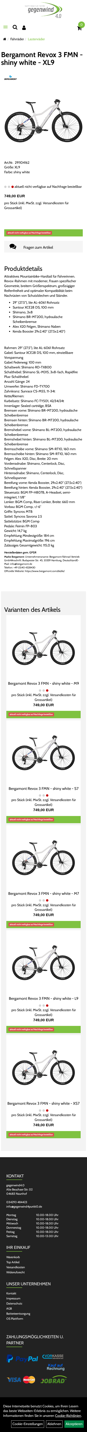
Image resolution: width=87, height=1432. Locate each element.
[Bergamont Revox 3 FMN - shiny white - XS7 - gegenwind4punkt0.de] (43, 1068)
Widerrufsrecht (15, 1272)
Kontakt (11, 1293)
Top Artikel (12, 1262)
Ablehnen (54, 1424)
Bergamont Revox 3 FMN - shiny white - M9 (43, 683)
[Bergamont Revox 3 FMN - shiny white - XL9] (43, 121)
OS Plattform (14, 1319)
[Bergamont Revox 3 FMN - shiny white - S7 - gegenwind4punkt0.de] (43, 752)
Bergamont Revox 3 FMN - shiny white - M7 (43, 893)
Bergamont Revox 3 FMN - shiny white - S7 (44, 788)
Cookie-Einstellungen (27, 1424)
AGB (9, 1308)
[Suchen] (15, 27)
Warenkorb (13, 1257)
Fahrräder (17, 39)
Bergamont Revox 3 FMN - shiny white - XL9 (42, 58)
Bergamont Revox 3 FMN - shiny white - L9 (43, 998)
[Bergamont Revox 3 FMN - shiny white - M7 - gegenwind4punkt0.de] (43, 858)
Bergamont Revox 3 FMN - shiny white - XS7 (43, 1103)
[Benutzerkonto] (24, 27)
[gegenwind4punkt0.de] (43, 10)
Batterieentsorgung (18, 1313)
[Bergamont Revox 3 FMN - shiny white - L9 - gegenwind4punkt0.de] (43, 963)
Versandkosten (15, 1267)
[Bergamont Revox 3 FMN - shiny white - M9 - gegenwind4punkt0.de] (43, 648)
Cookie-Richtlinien (68, 1416)
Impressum (13, 1298)
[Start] (4, 39)
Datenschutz (14, 1303)
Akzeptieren (74, 1424)
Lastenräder (36, 39)
